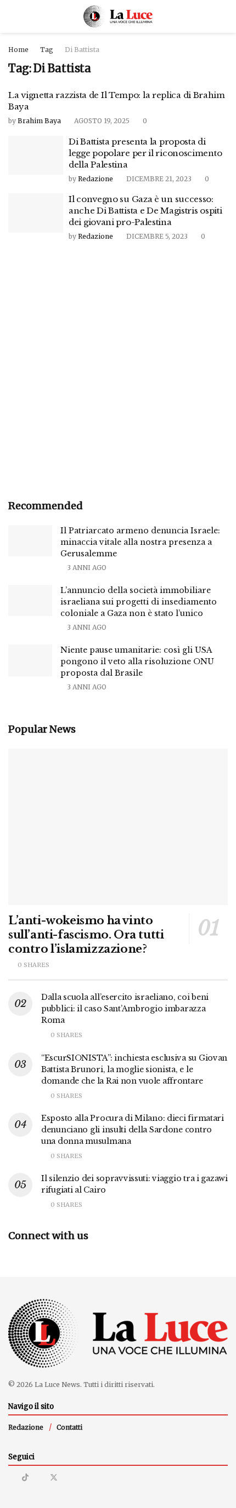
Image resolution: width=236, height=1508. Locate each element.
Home (18, 49)
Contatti (69, 1427)
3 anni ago (85, 567)
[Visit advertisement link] (118, 371)
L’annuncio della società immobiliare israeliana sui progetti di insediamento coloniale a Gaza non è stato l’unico (138, 601)
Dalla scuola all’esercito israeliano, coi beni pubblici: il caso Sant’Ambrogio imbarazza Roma (125, 1008)
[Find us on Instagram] (11, 1477)
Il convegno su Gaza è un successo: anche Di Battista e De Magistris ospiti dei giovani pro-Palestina (145, 210)
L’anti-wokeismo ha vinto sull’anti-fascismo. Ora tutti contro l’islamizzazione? (86, 935)
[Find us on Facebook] (39, 1477)
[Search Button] (223, 16)
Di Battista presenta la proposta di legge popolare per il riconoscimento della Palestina (145, 153)
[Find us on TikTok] (25, 1477)
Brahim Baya (39, 121)
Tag (46, 49)
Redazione (95, 179)
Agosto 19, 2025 (101, 121)
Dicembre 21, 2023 (158, 179)
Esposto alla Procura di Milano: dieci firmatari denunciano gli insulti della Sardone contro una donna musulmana (132, 1129)
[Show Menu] (13, 16)
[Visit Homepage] (118, 16)
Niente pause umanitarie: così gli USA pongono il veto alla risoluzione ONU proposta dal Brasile (137, 661)
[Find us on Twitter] (54, 1477)
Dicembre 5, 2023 (156, 236)
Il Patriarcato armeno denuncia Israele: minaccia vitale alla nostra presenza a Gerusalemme (140, 542)
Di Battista (82, 49)
